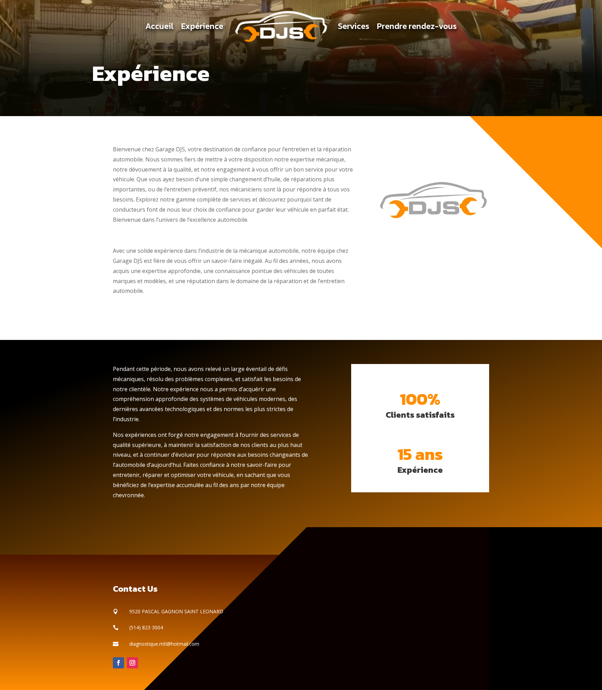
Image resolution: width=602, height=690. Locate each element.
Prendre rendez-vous (417, 26)
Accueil (159, 26)
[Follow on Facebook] (118, 662)
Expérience (202, 26)
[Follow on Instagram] (132, 662)
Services (353, 26)
